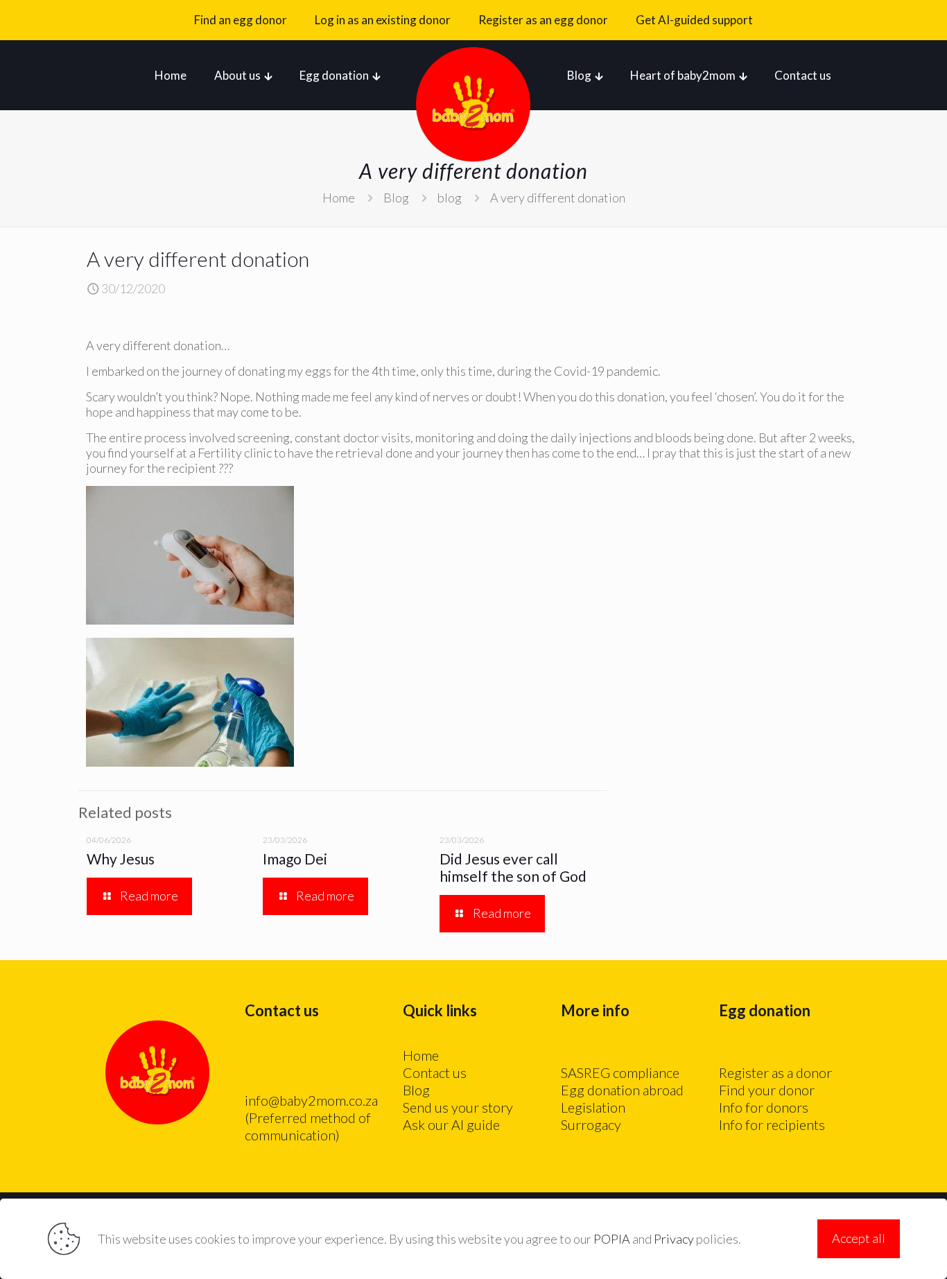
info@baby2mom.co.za (311, 1100)
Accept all (858, 1238)
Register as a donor (775, 1072)
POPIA (611, 1238)
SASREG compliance (620, 1072)
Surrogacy (591, 1124)
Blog (396, 197)
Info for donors (763, 1107)
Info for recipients (772, 1124)
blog (449, 197)
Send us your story (458, 1107)
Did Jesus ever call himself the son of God (513, 867)
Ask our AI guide (451, 1124)
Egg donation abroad (622, 1089)
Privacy (674, 1238)
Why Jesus (121, 858)
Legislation (593, 1107)
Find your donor (767, 1089)
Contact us (435, 1072)
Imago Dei (295, 858)
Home (338, 197)
